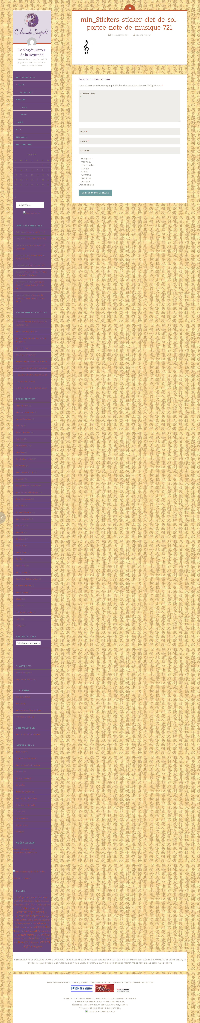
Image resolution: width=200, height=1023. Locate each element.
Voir (17, 619)
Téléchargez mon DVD (25, 717)
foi (46, 912)
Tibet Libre (20, 811)
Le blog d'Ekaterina (23, 778)
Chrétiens (20, 452)
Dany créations (22, 751)
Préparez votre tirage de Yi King (28, 710)
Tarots (23, 114)
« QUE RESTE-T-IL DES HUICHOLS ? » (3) (31, 375)
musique (25, 930)
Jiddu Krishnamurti (23, 499)
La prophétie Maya (23, 512)
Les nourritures (22, 519)
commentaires (107, 1011)
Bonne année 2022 (36, 265)
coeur (24, 908)
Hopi (15, 920)
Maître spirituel (41, 926)
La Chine (37, 919)
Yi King (18, 625)
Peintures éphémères (25, 791)
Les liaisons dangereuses (26, 355)
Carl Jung (19, 425)
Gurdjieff (19, 479)
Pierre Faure (21, 552)
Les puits (19, 525)
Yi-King (23, 107)
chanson (30, 904)
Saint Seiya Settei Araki (25, 805)
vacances (35, 943)
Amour (36, 897)
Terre (16, 943)
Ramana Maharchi (23, 585)
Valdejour (20, 831)
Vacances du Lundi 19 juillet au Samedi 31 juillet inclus (30, 285)
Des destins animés (24, 459)
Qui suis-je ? (26, 92)
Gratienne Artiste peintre (26, 758)
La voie (36, 923)
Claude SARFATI (143, 35)
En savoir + (22, 137)
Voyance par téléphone (25, 679)
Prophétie (17, 938)
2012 (31, 897)
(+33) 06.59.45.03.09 (25, 77)
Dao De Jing (20, 703)
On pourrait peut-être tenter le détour (31, 361)
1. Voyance (22, 897)
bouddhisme (29, 901)
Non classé (20, 545)
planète (38, 935)
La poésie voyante (26, 923)
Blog (19, 129)
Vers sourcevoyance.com (23, 849)
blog (95, 1011)
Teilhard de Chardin (24, 612)
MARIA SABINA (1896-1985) (35, 238)
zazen (40, 947)
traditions (25, 942)
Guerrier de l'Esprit (27, 916)
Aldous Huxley (22, 405)
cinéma (47, 904)
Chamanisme (21, 445)
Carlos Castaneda (23, 432)
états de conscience (24, 472)
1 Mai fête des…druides (25, 381)
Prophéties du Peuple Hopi (27, 579)
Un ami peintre (22, 818)
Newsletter (20, 539)
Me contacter (24, 144)
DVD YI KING (21, 465)
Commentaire (86, 95)
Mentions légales (143, 982)
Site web (85, 150)
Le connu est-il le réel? (36, 232)
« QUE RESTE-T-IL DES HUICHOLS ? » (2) (31, 388)
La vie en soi (21, 771)
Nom (83, 131)
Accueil (20, 84)
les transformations (26, 927)
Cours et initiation (23, 697)
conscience (26, 911)
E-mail (84, 141)
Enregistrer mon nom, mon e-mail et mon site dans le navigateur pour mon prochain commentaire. (87, 171)
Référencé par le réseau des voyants (111, 982)
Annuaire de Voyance (21, 878)
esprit (40, 912)
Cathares (19, 439)
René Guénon (22, 592)
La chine (19, 505)
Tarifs (19, 122)
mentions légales (114, 1001)
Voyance (20, 99)
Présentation (21, 572)
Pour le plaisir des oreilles (26, 798)
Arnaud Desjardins (23, 419)
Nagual (33, 931)
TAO (44, 939)
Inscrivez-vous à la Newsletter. (28, 734)
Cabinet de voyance (24, 672)
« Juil (14, 197)
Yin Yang (33, 946)
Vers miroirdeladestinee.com (24, 852)
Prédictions (20, 565)
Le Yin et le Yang (22, 348)
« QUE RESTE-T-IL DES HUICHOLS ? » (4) (31, 368)
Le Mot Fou (20, 785)
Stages (18, 599)
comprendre (36, 908)
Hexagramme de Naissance (27, 485)
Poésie (19, 559)
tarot (47, 938)
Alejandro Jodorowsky (25, 412)
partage (30, 934)
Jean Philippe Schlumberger (27, 492)
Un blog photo (22, 825)
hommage (44, 916)
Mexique (19, 532)
